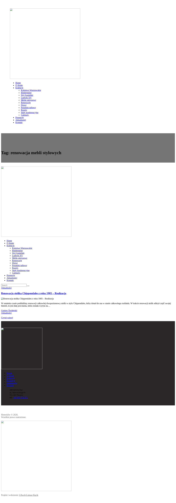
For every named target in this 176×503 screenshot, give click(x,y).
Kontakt (10, 385)
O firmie (10, 375)
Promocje (11, 380)
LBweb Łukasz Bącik (28, 495)
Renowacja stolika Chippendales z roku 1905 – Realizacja (33, 293)
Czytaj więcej (7, 317)
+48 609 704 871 (20, 397)
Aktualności (6, 288)
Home (9, 373)
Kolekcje (10, 378)
